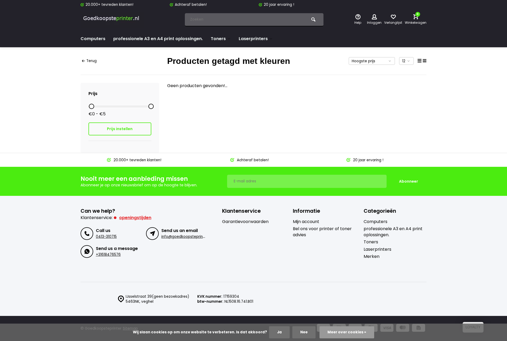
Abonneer (408, 181)
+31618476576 (108, 254)
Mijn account (306, 222)
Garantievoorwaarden (245, 222)
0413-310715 (106, 236)
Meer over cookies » (346, 332)
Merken (371, 256)
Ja (279, 332)
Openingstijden (135, 218)
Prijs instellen (120, 128)
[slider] (91, 106)
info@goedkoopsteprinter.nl (186, 236)
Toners (218, 39)
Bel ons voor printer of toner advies (322, 232)
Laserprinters (253, 39)
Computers (93, 39)
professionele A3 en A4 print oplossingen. (158, 39)
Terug (91, 60)
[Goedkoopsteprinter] (112, 20)
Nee (304, 332)
